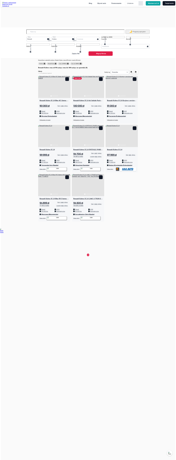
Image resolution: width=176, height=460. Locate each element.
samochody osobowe (50, 60)
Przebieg (78, 46)
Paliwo (28, 46)
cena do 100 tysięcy (76, 60)
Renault (57, 60)
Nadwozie (54, 46)
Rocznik (128, 39)
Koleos (61, 60)
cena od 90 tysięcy (67, 60)
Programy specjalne (139, 31)
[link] (62, 106)
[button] (38, 39)
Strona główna (41, 60)
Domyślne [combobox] (115, 72)
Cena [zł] (104, 39)
